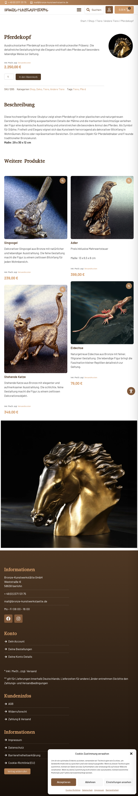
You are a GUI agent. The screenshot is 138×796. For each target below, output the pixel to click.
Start (83, 20)
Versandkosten (24, 62)
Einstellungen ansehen (118, 782)
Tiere (99, 20)
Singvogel (11, 243)
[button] (131, 753)
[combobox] (94, 10)
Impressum (99, 790)
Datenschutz (87, 790)
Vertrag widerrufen (17, 771)
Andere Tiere (111, 20)
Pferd (83, 89)
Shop (91, 20)
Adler (74, 243)
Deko (39, 89)
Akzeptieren (63, 782)
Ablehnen (90, 782)
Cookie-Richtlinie (73, 790)
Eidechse (77, 348)
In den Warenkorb (28, 76)
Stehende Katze (15, 377)
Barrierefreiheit (112, 790)
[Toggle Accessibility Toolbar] (131, 391)
